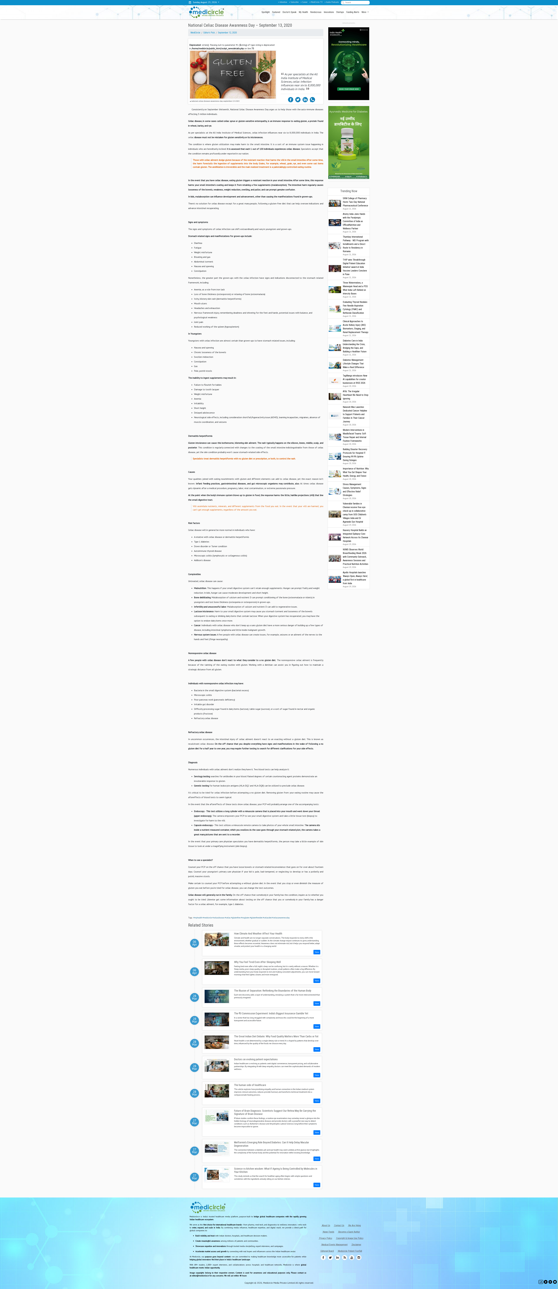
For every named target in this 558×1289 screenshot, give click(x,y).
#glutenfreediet (256, 917)
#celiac (228, 917)
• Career (304, 2)
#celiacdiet (267, 917)
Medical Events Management (334, 1244)
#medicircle (207, 917)
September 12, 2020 (227, 32)
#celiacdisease (218, 917)
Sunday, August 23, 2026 (204, 2)
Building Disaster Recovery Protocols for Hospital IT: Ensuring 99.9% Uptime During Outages (355, 456)
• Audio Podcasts (332, 2)
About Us (325, 1225)
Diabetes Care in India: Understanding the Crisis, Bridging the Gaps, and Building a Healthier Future (354, 347)
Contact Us (339, 1225)
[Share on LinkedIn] (305, 99)
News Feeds (328, 1231)
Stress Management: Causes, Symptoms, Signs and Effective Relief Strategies (354, 491)
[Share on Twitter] (298, 99)
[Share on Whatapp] (312, 99)
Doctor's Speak (289, 12)
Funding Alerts (352, 12)
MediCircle (195, 32)
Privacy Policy (325, 1238)
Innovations (329, 12)
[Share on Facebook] (290, 99)
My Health (303, 12)
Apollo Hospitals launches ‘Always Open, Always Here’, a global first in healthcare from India (355, 579)
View (317, 952)
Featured (276, 12)
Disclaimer (356, 1244)
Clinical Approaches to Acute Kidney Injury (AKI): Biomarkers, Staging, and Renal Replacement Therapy (355, 328)
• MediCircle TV (316, 2)
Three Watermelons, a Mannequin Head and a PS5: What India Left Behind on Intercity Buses (355, 289)
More (364, 12)
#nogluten (245, 917)
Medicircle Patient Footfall (349, 1251)
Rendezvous (315, 12)
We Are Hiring (354, 1225)
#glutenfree (236, 917)
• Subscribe (294, 2)
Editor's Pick (209, 32)
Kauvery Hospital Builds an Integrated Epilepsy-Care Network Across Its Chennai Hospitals (355, 537)
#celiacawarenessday (281, 917)
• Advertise (282, 2)
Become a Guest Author (349, 1231)
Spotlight (266, 12)
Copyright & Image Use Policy (349, 1238)
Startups (340, 12)
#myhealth (197, 917)
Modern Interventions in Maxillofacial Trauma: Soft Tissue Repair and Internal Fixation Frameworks (354, 437)
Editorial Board (327, 1251)
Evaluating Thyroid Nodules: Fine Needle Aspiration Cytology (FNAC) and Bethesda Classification (355, 309)
